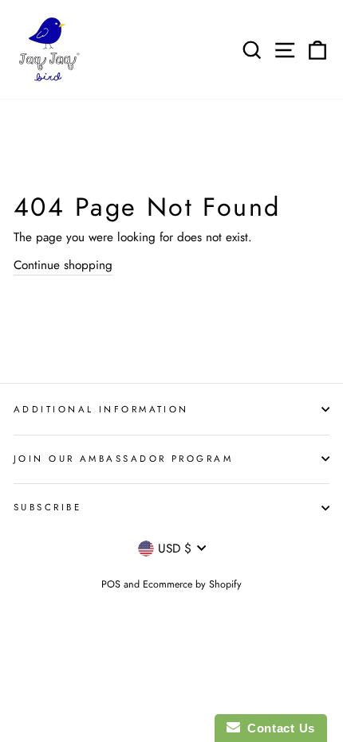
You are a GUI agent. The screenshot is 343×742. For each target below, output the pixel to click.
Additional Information (101, 409)
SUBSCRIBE (47, 507)
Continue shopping (63, 265)
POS (110, 584)
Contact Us (277, 728)
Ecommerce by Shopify (192, 584)
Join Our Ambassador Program (123, 458)
